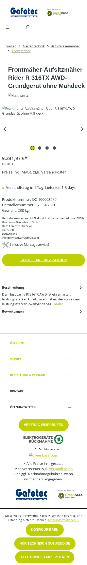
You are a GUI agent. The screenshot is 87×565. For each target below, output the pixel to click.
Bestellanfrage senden (43, 260)
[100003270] (43, 129)
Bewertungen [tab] (13, 311)
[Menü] (7, 27)
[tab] (42, 296)
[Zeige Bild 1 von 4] (32, 148)
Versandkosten (61, 468)
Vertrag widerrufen (43, 425)
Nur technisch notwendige (44, 543)
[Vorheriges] (5, 128)
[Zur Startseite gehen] (39, 11)
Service (15, 359)
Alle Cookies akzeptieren (44, 557)
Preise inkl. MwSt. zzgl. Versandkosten (34, 172)
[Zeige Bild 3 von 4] (47, 148)
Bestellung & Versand (27, 375)
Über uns (17, 343)
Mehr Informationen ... (63, 520)
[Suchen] (27, 27)
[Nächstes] (82, 128)
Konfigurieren (44, 529)
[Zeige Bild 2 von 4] (39, 148)
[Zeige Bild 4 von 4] (54, 148)
